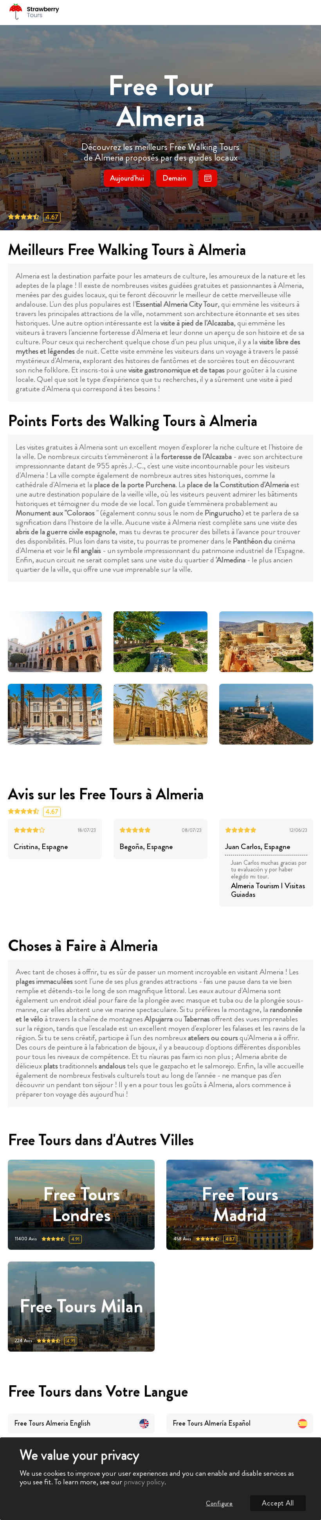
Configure (219, 1503)
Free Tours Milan (81, 1306)
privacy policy (144, 1481)
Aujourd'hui (127, 178)
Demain (174, 178)
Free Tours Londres (81, 1204)
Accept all (278, 1503)
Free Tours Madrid (240, 1204)
